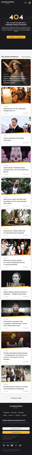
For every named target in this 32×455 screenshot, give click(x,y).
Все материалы (26, 57)
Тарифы (24, 415)
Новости (11, 415)
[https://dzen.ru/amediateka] (16, 445)
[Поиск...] (25, 3)
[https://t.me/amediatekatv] (3, 445)
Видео (5, 415)
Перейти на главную (16, 37)
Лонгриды (14, 412)
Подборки (6, 412)
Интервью (21, 412)
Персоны (17, 415)
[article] (16, 72)
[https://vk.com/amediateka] (7, 445)
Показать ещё (16, 398)
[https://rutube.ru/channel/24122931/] (20, 445)
